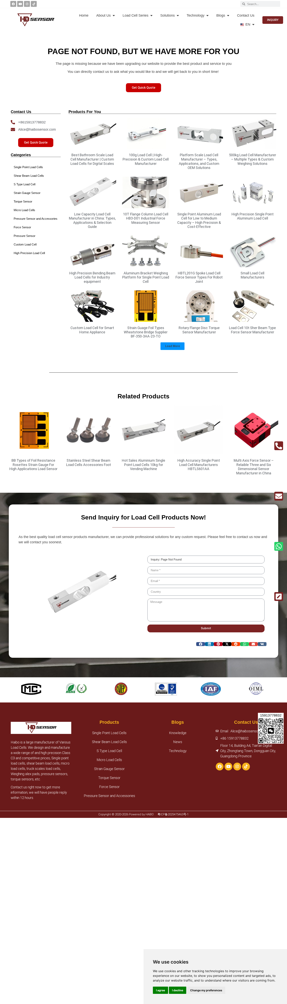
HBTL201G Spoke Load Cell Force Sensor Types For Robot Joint (199, 277)
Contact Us (245, 15)
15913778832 (271, 715)
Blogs (220, 15)
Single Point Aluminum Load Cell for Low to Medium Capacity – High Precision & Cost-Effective (199, 220)
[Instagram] (27, 4)
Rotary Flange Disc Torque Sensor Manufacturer (199, 330)
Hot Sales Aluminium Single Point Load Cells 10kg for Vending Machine (143, 464)
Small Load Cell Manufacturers (252, 275)
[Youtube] (20, 4)
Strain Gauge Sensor (109, 769)
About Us (103, 15)
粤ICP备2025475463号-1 (173, 814)
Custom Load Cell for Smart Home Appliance (92, 330)
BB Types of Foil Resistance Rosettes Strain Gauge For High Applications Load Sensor (33, 464)
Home (83, 15)
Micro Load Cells (109, 760)
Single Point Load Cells (109, 733)
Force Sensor (109, 787)
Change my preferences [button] (206, 990)
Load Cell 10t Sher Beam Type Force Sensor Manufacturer (252, 330)
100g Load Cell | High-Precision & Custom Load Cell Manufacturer (146, 159)
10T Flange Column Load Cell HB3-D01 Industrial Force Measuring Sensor (145, 218)
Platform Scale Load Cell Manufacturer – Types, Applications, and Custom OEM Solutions (199, 161)
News (177, 742)
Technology (195, 15)
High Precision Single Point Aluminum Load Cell (253, 216)
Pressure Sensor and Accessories (109, 796)
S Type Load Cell (109, 751)
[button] (172, 346)
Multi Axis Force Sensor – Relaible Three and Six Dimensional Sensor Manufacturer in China (254, 466)
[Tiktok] (34, 4)
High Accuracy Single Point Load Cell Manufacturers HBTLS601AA (198, 464)
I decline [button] (177, 990)
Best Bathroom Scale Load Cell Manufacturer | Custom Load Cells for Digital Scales (92, 159)
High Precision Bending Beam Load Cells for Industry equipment (92, 277)
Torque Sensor (109, 778)
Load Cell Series (135, 15)
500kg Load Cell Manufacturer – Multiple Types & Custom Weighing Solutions (252, 159)
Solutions (167, 15)
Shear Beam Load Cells (109, 742)
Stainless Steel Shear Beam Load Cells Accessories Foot (88, 462)
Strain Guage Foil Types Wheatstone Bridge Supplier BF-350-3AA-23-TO (146, 332)
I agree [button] (160, 990)
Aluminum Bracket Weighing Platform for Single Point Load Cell (145, 277)
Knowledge (177, 733)
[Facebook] (13, 4)
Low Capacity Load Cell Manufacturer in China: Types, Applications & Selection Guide (92, 220)
